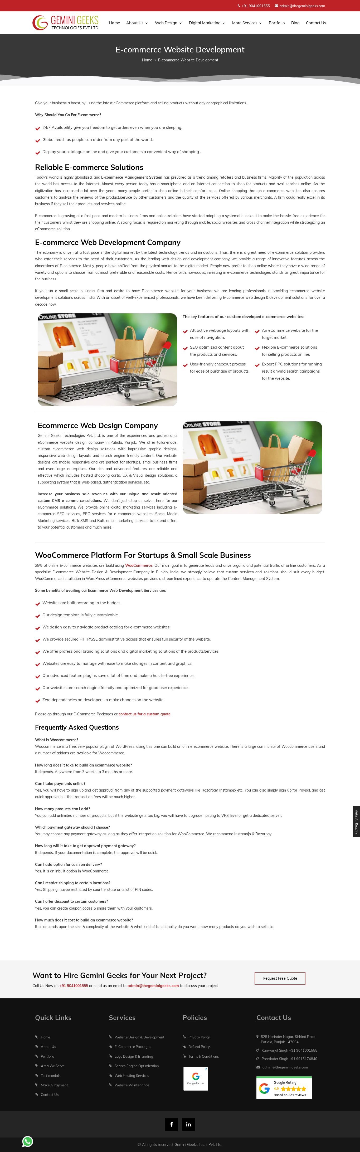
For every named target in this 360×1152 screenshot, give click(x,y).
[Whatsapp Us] (27, 1141)
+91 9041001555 (256, 6)
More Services (244, 22)
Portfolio (277, 22)
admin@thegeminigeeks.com (302, 6)
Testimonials (50, 1075)
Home (114, 22)
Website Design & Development (139, 1037)
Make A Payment (54, 1085)
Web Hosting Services (132, 1075)
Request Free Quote (280, 978)
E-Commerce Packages (133, 1046)
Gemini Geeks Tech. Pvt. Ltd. (198, 1144)
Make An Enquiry (357, 821)
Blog (295, 22)
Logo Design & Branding (134, 1056)
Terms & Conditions (203, 1056)
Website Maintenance (132, 1085)
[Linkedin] (188, 1124)
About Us (134, 22)
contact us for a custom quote (145, 714)
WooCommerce (138, 565)
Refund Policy (199, 1046)
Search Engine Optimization (137, 1066)
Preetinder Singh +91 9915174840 (289, 1059)
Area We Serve (53, 1066)
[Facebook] (171, 1124)
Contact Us (316, 22)
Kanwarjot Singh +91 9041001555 (289, 1050)
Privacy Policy (199, 1037)
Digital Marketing (205, 22)
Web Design (166, 22)
